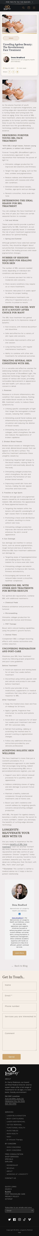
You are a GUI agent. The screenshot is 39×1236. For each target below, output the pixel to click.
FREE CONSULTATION (14, 1154)
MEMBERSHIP (12, 1165)
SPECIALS (9, 1159)
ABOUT (10, 1171)
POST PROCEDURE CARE (15, 1194)
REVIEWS (10, 1168)
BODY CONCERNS (14, 1150)
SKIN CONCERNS (14, 1147)
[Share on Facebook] (9, 71)
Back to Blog (19, 965)
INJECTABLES (12, 1131)
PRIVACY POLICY (12, 1196)
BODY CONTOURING (15, 1119)
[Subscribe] (32, 1211)
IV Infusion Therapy (15, 1140)
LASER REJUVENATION (16, 1116)
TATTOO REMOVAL (14, 1125)
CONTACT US (10, 1178)
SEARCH (8, 1189)
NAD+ (9, 1137)
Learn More (19, 953)
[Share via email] (17, 71)
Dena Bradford (18, 57)
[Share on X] (13, 71)
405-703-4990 (10, 1104)
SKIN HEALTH (12, 1134)
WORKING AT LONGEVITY (17, 1174)
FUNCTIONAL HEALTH (16, 1128)
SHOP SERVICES (11, 1157)
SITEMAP (8, 1199)
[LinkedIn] (19, 914)
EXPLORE (9, 1162)
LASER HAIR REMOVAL (16, 1122)
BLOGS (8, 1191)
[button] (23, 7)
